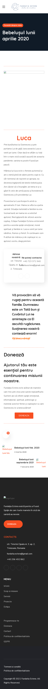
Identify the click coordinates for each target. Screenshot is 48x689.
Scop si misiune (11, 591)
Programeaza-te (11, 620)
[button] (44, 6)
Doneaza (8, 626)
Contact (7, 631)
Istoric (6, 586)
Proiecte (8, 601)
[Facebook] (20, 276)
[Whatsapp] (19, 567)
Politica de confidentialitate (17, 636)
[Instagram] (27, 276)
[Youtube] (25, 567)
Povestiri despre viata (13, 25)
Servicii (7, 596)
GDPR (7, 641)
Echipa (7, 606)
